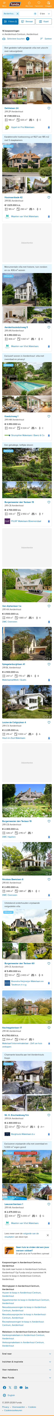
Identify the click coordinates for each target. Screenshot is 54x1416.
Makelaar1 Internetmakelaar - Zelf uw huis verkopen (22, 1045)
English (11, 1395)
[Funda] (16, 4)
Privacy (5, 1407)
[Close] (17, 13)
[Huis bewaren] (49, 108)
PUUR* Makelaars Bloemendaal (26, 521)
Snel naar (7, 1353)
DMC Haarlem (9, 837)
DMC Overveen (9, 621)
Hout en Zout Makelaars (13, 738)
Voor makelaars (10, 1369)
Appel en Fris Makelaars (22, 127)
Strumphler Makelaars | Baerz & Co (27, 435)
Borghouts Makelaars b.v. (23, 1134)
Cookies (32, 1407)
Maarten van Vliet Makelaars (24, 216)
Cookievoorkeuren (13, 1410)
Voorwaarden (18, 1407)
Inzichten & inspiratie (12, 1361)
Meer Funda (8, 1377)
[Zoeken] (35, 13)
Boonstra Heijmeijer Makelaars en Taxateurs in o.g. (27, 983)
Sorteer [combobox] (48, 38)
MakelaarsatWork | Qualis (14, 679)
